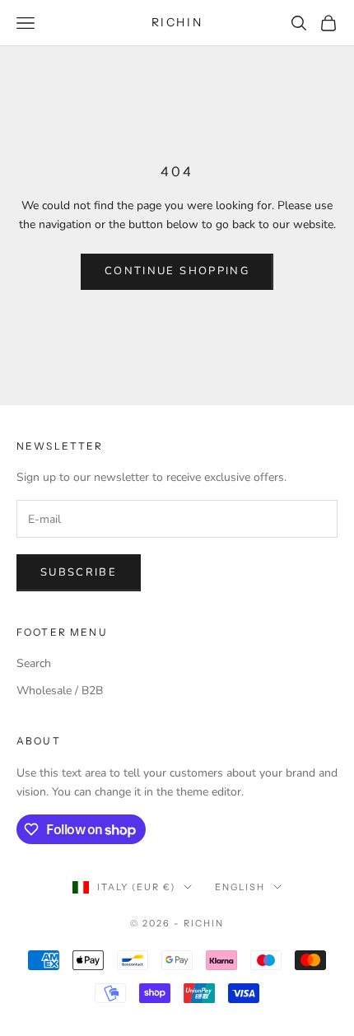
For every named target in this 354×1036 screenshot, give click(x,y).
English (240, 887)
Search (33, 663)
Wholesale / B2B (59, 690)
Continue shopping (177, 271)
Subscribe (78, 572)
